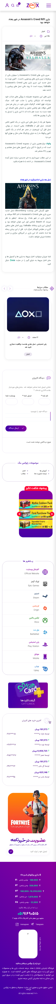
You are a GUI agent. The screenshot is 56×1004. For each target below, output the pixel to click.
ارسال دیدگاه (14, 428)
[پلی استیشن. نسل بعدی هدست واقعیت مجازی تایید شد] (28, 314)
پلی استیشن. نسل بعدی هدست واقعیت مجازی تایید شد (28, 346)
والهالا (48, 143)
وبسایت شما (10, 396)
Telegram (39, 924)
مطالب (23, 473)
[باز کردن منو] (48, 5)
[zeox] (32, 5)
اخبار (43, 31)
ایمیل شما (26, 396)
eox (12, 260)
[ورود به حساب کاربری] (7, 5)
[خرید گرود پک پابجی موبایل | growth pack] (36, 514)
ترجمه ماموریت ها (40, 473)
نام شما (44, 396)
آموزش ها (43, 470)
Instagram (24, 924)
